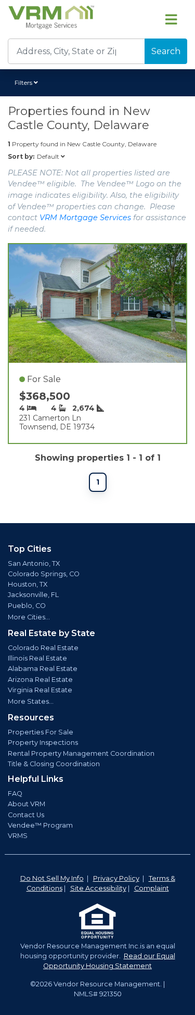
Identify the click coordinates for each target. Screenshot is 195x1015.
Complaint (151, 888)
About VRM (26, 804)
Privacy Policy (116, 878)
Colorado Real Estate (43, 648)
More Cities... (29, 617)
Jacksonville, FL (33, 595)
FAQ (15, 793)
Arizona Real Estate (40, 679)
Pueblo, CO (27, 606)
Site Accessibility (98, 888)
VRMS (18, 836)
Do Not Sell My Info (52, 878)
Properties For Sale (40, 732)
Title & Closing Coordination (54, 764)
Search (165, 51)
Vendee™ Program (40, 825)
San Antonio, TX (34, 563)
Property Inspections (43, 742)
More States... (31, 701)
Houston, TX (27, 584)
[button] (28, 82)
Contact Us (26, 815)
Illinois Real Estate (37, 658)
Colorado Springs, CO (44, 574)
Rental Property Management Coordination (81, 753)
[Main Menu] (171, 19)
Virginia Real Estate (40, 690)
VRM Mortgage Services (85, 217)
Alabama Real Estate (42, 669)
